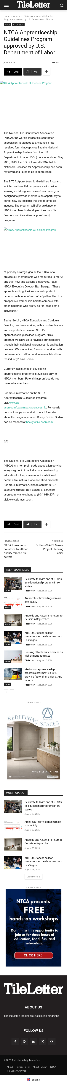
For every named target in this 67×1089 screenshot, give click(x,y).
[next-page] (12, 691)
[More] (46, 72)
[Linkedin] (33, 1041)
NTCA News (18, 24)
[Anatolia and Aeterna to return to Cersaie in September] (13, 620)
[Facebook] (15, 1041)
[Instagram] (24, 1041)
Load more (32, 876)
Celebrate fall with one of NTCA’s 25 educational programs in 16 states (43, 583)
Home (7, 16)
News (15, 16)
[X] (42, 1041)
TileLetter (30, 590)
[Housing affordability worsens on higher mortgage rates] (13, 656)
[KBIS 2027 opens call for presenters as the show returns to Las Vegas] (13, 637)
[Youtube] (51, 1041)
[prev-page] (6, 691)
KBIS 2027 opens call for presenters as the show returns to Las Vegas (44, 636)
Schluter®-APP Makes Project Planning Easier (49, 549)
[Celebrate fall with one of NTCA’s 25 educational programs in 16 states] (13, 583)
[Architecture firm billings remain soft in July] (13, 602)
